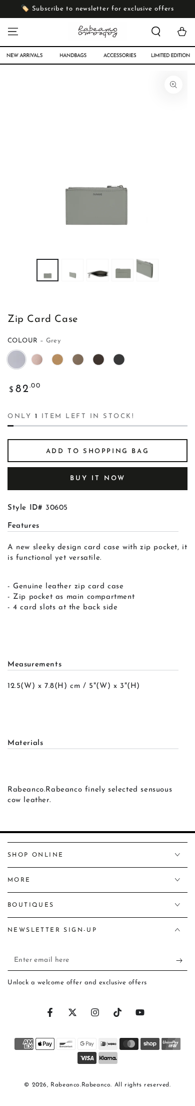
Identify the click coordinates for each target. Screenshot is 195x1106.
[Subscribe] (182, 961)
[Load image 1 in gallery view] (47, 270)
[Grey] (17, 359)
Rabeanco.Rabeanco (80, 1085)
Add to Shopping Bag (97, 451)
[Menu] (13, 31)
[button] (156, 31)
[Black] (119, 359)
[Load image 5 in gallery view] (147, 270)
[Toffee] (57, 359)
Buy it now (98, 478)
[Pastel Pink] (37, 359)
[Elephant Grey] (78, 359)
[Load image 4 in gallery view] (123, 270)
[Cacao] (99, 359)
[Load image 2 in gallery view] (73, 270)
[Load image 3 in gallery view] (97, 270)
